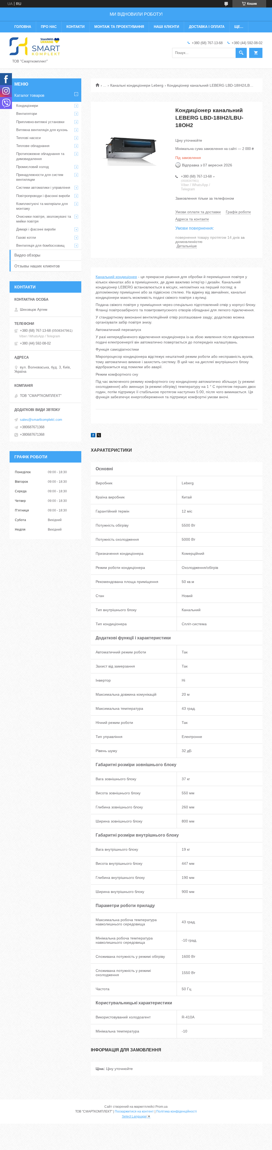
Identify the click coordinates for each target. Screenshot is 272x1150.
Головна (22, 27)
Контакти (75, 27)
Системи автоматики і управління (43, 188)
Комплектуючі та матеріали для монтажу (42, 206)
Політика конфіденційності (176, 1111)
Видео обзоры (27, 255)
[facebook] (93, 436)
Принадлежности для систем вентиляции (39, 177)
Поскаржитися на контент (134, 1111)
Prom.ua (161, 1107)
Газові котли (26, 238)
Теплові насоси (28, 138)
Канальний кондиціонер (116, 277)
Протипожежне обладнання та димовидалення (40, 156)
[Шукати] (241, 53)
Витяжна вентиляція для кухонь (42, 130)
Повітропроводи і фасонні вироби (43, 196)
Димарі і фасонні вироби (36, 229)
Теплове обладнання (32, 146)
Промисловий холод (32, 167)
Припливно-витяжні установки (40, 122)
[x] (99, 436)
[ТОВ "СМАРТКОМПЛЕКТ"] (35, 46)
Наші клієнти (166, 27)
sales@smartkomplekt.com (41, 420)
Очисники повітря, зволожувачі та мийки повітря (43, 219)
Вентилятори (26, 114)
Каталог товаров (29, 95)
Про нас (49, 27)
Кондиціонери (27, 106)
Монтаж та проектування (119, 27)
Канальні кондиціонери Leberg (136, 85)
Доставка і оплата (206, 27)
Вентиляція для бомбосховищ (40, 245)
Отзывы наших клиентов (37, 266)
